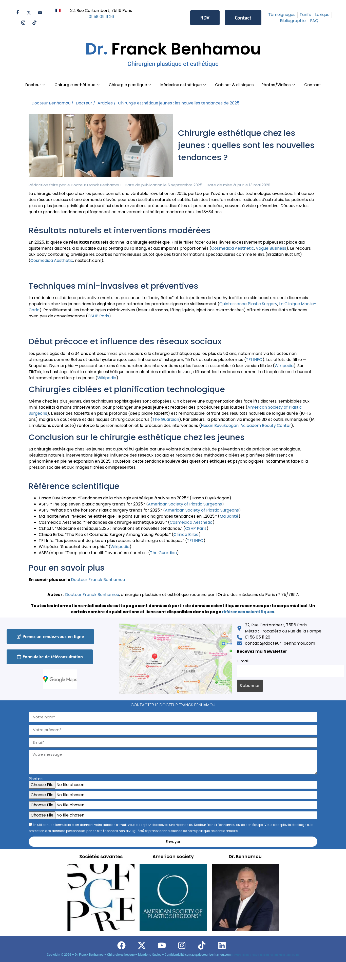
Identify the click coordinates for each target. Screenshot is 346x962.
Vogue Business (271, 248)
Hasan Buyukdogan (220, 425)
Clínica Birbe (186, 534)
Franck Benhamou (173, 52)
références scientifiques (248, 612)
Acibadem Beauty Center (265, 425)
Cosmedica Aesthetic (232, 248)
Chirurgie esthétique (74, 84)
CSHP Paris (98, 316)
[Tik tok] (34, 23)
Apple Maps (292, 955)
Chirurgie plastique (128, 84)
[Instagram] (23, 23)
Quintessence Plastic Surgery (248, 304)
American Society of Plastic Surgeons (185, 504)
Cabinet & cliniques (234, 84)
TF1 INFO (254, 359)
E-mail (242, 661)
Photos (36, 779)
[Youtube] (40, 12)
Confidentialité (261, 955)
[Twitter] (29, 12)
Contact (312, 84)
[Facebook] (18, 12)
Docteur (33, 84)
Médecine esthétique (181, 84)
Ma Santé (229, 516)
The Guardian (165, 419)
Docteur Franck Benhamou (92, 594)
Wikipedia (284, 366)
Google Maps (278, 955)
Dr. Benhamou (245, 856)
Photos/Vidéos (276, 84)
